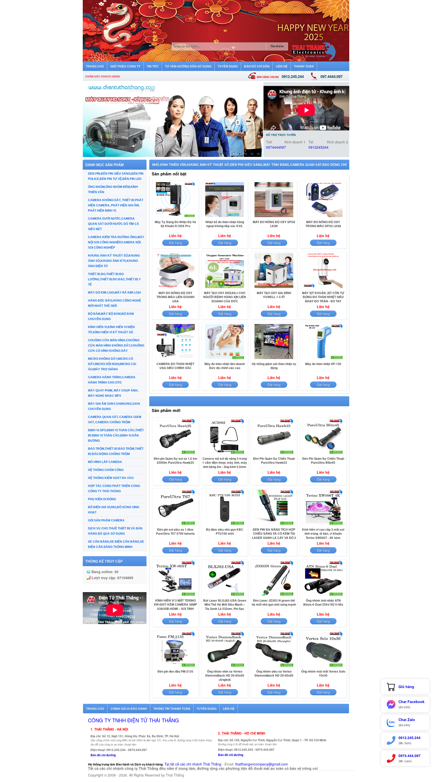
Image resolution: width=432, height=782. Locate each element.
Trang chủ (95, 708)
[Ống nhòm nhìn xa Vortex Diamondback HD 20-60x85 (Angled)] (224, 666)
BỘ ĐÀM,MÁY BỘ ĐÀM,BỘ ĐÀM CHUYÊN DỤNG (111, 316)
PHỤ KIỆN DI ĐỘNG (102, 499)
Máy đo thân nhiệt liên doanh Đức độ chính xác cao (224, 366)
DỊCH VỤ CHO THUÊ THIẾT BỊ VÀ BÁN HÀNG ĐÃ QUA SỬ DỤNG (115, 531)
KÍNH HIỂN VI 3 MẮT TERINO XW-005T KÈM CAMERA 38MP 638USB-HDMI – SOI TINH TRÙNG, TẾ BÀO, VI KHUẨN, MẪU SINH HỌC (175, 608)
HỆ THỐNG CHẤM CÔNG (106, 470)
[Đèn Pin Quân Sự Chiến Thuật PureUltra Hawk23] (273, 453)
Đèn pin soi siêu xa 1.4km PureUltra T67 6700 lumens (175, 531)
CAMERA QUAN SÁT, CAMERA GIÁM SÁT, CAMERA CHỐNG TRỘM (114, 419)
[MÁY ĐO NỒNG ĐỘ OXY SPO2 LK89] (273, 216)
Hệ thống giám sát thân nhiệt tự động (274, 366)
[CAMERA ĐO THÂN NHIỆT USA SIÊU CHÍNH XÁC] (175, 358)
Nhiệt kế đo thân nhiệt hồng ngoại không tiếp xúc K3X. (225, 224)
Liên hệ (228, 708)
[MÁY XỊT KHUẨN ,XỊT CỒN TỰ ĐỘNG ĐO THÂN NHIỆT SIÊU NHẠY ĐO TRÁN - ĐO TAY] (323, 287)
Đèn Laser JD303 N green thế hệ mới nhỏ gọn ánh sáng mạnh (274, 602)
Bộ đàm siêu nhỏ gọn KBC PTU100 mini (224, 531)
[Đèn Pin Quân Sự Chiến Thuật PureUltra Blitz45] (323, 453)
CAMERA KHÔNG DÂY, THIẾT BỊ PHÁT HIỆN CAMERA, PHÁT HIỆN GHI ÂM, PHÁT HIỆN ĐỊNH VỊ (115, 205)
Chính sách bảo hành (128, 708)
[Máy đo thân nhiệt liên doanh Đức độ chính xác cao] (224, 358)
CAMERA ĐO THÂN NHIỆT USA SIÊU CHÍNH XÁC (175, 366)
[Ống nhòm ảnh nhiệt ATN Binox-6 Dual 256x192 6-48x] (323, 595)
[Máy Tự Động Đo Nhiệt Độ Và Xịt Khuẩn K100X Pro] (175, 216)
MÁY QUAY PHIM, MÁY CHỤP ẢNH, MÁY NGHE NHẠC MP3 (113, 393)
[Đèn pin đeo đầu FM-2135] (175, 666)
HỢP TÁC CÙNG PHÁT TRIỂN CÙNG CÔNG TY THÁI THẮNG (114, 488)
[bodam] (173, 119)
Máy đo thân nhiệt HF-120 (323, 364)
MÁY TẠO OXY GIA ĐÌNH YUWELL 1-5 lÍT (274, 295)
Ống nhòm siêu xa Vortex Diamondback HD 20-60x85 (274, 673)
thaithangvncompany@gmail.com (261, 764)
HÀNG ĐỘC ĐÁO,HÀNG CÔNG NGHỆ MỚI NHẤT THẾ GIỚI (114, 303)
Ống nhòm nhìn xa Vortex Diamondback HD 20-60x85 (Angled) (224, 675)
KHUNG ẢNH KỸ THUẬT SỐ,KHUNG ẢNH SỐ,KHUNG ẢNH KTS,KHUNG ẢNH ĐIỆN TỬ (114, 261)
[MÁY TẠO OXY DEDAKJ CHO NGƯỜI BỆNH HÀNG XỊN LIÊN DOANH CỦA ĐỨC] (224, 287)
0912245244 (318, 147)
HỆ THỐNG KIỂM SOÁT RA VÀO (111, 478)
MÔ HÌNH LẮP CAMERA (105, 462)
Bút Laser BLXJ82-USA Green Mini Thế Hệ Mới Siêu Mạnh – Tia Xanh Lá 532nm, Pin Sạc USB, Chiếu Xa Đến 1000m (224, 606)
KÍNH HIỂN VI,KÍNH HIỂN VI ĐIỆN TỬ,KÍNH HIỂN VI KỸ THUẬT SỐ (111, 329)
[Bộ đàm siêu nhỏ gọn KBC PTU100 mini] (224, 524)
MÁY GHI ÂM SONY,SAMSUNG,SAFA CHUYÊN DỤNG (114, 406)
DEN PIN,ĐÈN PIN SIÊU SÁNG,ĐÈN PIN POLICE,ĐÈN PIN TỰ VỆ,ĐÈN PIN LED (116, 176)
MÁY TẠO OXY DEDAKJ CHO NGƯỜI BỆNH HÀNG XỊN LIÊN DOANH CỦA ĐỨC (224, 297)
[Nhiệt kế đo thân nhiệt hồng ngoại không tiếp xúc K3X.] (224, 216)
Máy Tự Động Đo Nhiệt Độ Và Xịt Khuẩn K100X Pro (175, 224)
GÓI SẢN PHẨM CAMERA (106, 520)
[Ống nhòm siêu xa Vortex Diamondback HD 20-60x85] (273, 666)
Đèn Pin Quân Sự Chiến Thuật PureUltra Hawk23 (274, 460)
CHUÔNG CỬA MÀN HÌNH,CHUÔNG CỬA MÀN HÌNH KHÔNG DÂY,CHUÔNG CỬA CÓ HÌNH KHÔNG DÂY (116, 346)
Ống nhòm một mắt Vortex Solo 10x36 (323, 673)
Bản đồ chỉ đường (103, 755)
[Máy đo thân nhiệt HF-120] (323, 358)
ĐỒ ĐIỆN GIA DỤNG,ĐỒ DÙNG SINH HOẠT (113, 509)
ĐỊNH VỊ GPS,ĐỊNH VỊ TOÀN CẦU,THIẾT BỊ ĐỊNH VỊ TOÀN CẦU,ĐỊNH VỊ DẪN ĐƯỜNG (116, 435)
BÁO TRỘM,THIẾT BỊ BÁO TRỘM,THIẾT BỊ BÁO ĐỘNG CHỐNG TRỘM (116, 451)
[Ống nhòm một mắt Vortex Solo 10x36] (323, 666)
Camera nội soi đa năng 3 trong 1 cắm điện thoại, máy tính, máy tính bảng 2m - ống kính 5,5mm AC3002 (224, 464)
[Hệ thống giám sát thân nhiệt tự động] (273, 358)
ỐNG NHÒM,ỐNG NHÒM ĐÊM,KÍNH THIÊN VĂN (113, 189)
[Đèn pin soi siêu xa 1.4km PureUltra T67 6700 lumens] (175, 524)
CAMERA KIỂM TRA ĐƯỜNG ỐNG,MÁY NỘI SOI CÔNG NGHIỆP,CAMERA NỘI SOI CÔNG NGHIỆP (116, 242)
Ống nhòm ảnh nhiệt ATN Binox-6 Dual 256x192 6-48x (323, 602)
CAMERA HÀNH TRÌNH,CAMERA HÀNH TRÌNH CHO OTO (112, 380)
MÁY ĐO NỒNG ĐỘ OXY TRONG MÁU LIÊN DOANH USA (175, 297)
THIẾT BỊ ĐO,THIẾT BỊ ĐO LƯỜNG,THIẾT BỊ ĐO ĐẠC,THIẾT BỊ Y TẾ (114, 279)
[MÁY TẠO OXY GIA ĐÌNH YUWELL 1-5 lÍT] (273, 287)
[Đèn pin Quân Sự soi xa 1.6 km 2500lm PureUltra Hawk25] (175, 453)
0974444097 (276, 147)
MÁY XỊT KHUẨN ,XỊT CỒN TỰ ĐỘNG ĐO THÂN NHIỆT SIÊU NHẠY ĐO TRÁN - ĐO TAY (323, 297)
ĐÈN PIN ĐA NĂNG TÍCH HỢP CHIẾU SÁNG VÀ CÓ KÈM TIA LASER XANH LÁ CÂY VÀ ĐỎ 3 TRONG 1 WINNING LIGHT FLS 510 (274, 537)
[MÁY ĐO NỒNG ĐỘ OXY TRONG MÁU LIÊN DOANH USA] (175, 287)
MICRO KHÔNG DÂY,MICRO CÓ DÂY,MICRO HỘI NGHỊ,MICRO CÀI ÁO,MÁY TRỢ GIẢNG (112, 364)
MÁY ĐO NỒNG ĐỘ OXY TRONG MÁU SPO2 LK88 (323, 224)
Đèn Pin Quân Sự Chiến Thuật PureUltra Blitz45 (323, 460)
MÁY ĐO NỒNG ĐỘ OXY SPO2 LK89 (274, 224)
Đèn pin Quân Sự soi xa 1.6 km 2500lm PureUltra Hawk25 (175, 460)
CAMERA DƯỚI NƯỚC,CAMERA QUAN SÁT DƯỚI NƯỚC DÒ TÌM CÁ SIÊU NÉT (113, 224)
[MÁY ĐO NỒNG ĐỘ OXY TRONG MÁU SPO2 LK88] (323, 216)
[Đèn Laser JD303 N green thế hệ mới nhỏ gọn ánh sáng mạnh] (273, 595)
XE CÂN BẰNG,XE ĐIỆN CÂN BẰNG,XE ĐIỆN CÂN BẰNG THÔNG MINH (116, 544)
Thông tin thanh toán (171, 708)
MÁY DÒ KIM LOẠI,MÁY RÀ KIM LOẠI (114, 292)
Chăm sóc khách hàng (102, 76)
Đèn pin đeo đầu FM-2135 (175, 671)
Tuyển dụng (206, 708)
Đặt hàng (175, 242)
